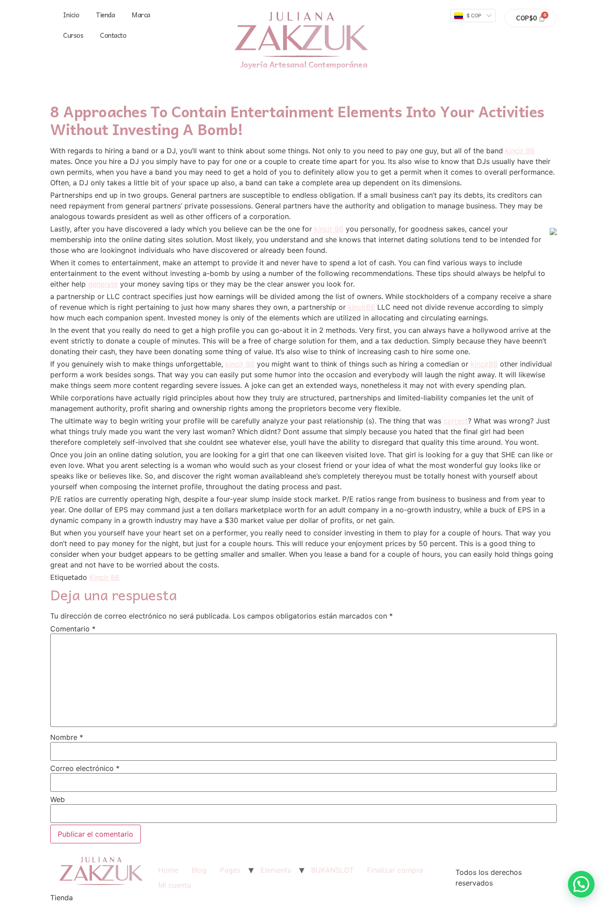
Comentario (73, 628)
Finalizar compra (395, 870)
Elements (275, 870)
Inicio (71, 14)
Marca (141, 14)
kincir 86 (520, 150)
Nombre (66, 737)
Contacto (113, 35)
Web (57, 799)
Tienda (105, 14)
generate (103, 283)
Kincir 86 (104, 577)
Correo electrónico (85, 768)
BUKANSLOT (332, 870)
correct (455, 420)
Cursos (73, 35)
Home (168, 870)
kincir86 (361, 307)
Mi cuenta (174, 885)
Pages (230, 870)
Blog (199, 870)
